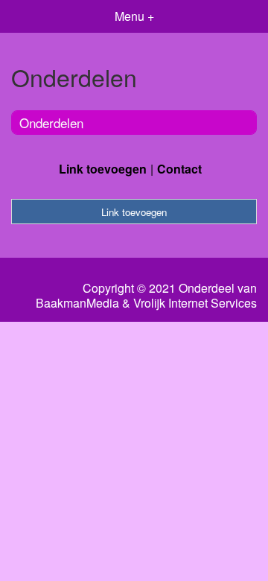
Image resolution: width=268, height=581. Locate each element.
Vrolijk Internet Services (195, 303)
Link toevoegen (103, 168)
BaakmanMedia (77, 303)
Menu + (134, 16)
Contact (179, 168)
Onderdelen (51, 122)
